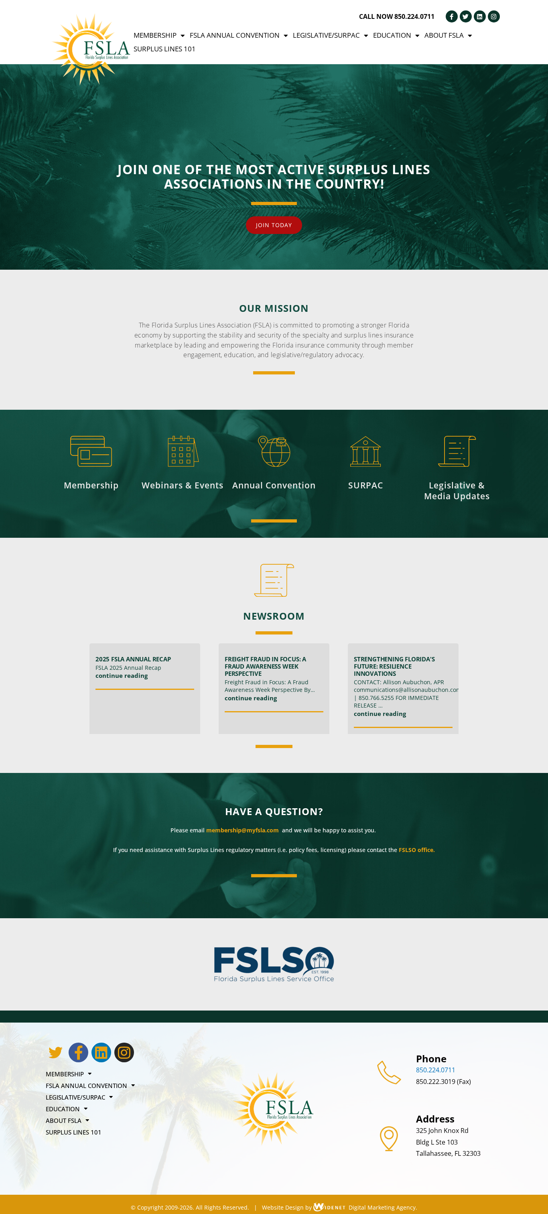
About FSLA (444, 35)
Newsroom (274, 615)
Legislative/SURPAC (326, 35)
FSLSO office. (417, 850)
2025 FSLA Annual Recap (133, 659)
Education (392, 35)
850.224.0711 (435, 1070)
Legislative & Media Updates (457, 491)
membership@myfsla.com (243, 830)
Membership (155, 35)
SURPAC (365, 485)
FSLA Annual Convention (235, 35)
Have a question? (274, 811)
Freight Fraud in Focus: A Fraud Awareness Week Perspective (265, 666)
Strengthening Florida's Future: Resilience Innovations (394, 666)
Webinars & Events (182, 485)
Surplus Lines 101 (165, 48)
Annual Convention (274, 485)
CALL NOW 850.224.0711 (396, 16)
